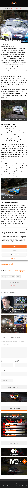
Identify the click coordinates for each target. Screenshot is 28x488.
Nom (3, 361)
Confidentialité (13, 258)
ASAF (7, 276)
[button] (26, 229)
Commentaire (5, 345)
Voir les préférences (14, 254)
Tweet (16, 286)
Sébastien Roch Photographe (15, 271)
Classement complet (7, 264)
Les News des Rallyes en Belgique (8, 485)
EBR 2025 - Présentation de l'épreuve (18, 8)
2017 (3, 276)
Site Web (3, 370)
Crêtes (12, 276)
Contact (18, 485)
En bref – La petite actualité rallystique (14, 309)
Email (17, 361)
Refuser (14, 250)
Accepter (14, 246)
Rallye (18, 276)
